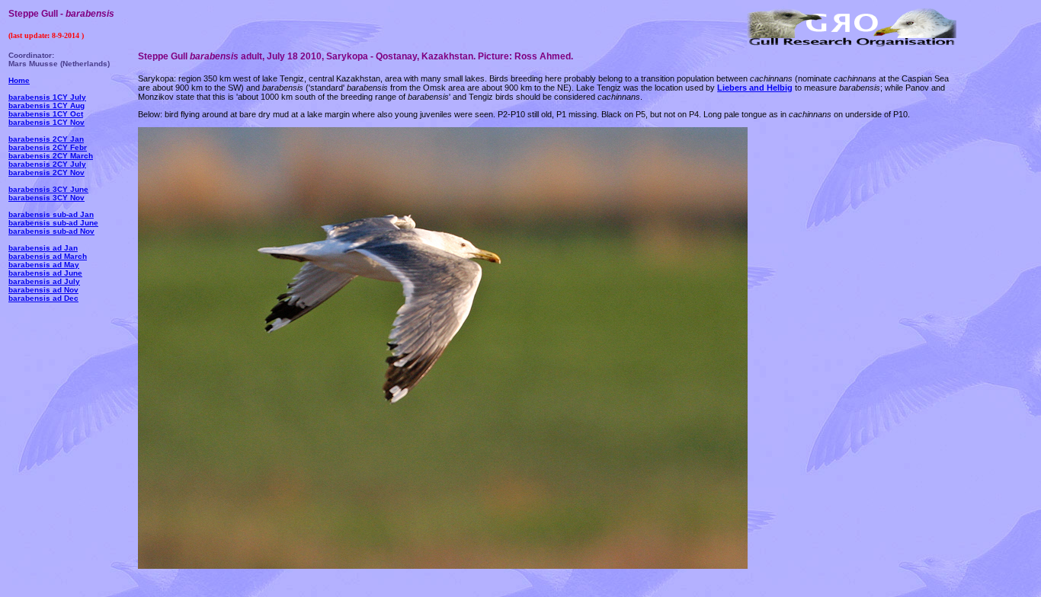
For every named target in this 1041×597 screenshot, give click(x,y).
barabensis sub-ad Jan (51, 214)
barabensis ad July (44, 281)
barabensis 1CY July (47, 97)
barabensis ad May (43, 264)
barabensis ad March (47, 256)
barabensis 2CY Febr (47, 147)
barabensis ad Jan (43, 248)
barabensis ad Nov (43, 290)
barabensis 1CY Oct (45, 114)
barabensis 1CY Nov (46, 122)
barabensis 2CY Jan (46, 139)
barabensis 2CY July (47, 164)
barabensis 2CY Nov (46, 172)
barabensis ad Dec (43, 298)
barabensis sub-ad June (53, 223)
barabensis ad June (45, 273)
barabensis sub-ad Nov (51, 231)
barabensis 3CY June (48, 189)
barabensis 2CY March (50, 156)
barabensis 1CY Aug (46, 105)
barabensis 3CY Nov (46, 197)
